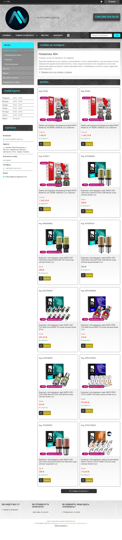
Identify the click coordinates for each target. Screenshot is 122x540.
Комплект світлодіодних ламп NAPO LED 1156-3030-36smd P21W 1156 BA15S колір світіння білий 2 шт (56, 394)
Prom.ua (72, 521)
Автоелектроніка (11, 64)
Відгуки (5, 73)
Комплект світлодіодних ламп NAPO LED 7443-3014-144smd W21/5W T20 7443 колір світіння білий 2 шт (56, 260)
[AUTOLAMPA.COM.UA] (17, 17)
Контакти (58, 35)
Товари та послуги (24, 35)
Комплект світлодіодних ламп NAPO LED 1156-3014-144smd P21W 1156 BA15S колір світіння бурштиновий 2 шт (98, 260)
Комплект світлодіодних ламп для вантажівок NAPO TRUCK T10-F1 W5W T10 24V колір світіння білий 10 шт (99, 462)
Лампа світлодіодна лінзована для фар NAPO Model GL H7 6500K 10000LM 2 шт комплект (100, 126)
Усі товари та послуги (78, 491)
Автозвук (8, 60)
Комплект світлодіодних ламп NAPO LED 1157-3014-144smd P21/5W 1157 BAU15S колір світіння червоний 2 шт (58, 462)
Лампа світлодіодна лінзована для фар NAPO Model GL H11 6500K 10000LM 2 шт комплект (57, 191)
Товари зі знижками (10, 510)
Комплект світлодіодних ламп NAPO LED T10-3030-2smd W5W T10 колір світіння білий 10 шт (57, 327)
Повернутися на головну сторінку (56, 72)
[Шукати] (117, 35)
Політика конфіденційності (78, 523)
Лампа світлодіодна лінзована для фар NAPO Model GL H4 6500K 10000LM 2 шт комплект (57, 126)
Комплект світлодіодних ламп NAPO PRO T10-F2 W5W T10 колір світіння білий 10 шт (98, 393)
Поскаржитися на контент (59, 523)
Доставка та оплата (10, 78)
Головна (6, 35)
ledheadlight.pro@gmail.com (16, 177)
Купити (47, 144)
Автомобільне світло (13, 55)
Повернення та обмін (11, 82)
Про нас (45, 35)
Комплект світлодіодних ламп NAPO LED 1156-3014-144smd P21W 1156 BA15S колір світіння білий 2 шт (98, 192)
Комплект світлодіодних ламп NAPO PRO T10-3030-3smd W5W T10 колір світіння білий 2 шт (99, 327)
